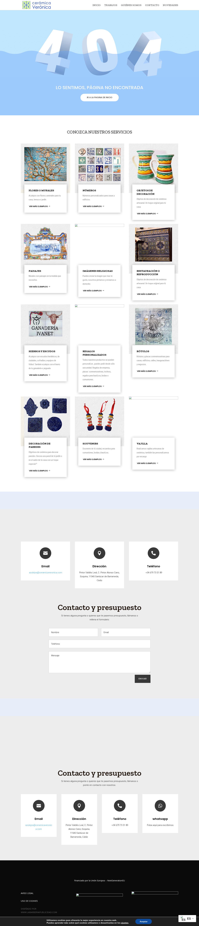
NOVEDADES (170, 5)
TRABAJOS (110, 5)
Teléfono (153, 566)
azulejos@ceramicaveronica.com (45, 572)
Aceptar (143, 921)
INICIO (97, 5)
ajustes (124, 923)
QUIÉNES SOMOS (131, 5)
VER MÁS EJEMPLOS (38, 206)
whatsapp (160, 819)
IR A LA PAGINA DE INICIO (99, 97)
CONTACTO (152, 5)
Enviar (143, 678)
